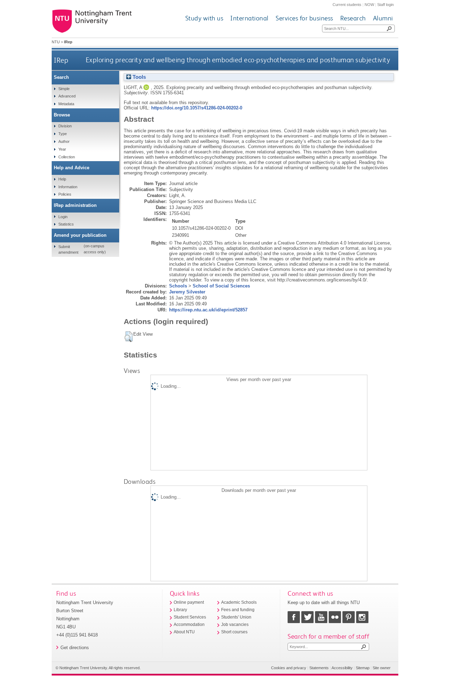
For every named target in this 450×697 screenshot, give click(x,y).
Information (67, 187)
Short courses (234, 632)
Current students (347, 4)
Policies (64, 194)
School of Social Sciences (221, 286)
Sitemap (362, 668)
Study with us (204, 18)
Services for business (304, 18)
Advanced (67, 96)
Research (353, 18)
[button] (128, 336)
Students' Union (236, 617)
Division (65, 126)
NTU (56, 42)
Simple (64, 89)
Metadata (66, 104)
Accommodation (189, 624)
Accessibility (342, 668)
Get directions (74, 647)
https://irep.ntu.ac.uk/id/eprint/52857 (208, 309)
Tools (138, 77)
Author (64, 141)
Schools (178, 286)
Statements (319, 668)
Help (62, 179)
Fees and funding (238, 610)
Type (62, 134)
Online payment (189, 602)
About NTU (184, 632)
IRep (61, 60)
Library (180, 610)
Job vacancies (235, 624)
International (249, 18)
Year (62, 149)
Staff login (385, 4)
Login (63, 217)
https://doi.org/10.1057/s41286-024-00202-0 (196, 107)
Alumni (383, 18)
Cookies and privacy (288, 668)
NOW (369, 4)
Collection (66, 157)
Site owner (382, 668)
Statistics (66, 224)
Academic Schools (239, 602)
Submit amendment (68, 249)
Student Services (190, 617)
